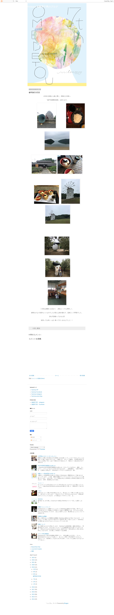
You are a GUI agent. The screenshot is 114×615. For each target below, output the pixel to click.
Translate (42, 449)
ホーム (57, 375)
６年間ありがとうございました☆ (47, 456)
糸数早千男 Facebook (37, 404)
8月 (34, 574)
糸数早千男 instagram (37, 402)
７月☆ (40, 491)
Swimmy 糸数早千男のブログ (43, 6)
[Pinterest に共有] (39, 328)
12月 (34, 569)
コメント (34, 440)
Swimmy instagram (36, 394)
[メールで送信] (33, 328)
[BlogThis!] (35, 328)
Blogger (66, 603)
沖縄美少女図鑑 (42, 516)
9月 (34, 571)
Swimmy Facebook (36, 392)
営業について (41, 524)
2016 (33, 592)
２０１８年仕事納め (43, 533)
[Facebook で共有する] (38, 328)
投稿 (33, 437)
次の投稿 (31, 375)
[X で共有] (36, 328)
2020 (33, 564)
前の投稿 (82, 375)
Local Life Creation (36, 549)
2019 (33, 567)
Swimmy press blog (36, 396)
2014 (33, 596)
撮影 (32, 551)
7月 (34, 579)
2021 (33, 562)
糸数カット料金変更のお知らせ (46, 473)
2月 (34, 581)
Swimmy (40, 499)
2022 (33, 560)
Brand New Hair (35, 547)
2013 (33, 599)
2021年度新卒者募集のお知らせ (47, 465)
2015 (33, 594)
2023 (33, 557)
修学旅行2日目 (37, 576)
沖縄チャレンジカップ (44, 507)
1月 (34, 584)
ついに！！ (41, 483)
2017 (33, 589)
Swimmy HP (34, 389)
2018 (33, 587)
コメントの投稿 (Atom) (38, 378)
